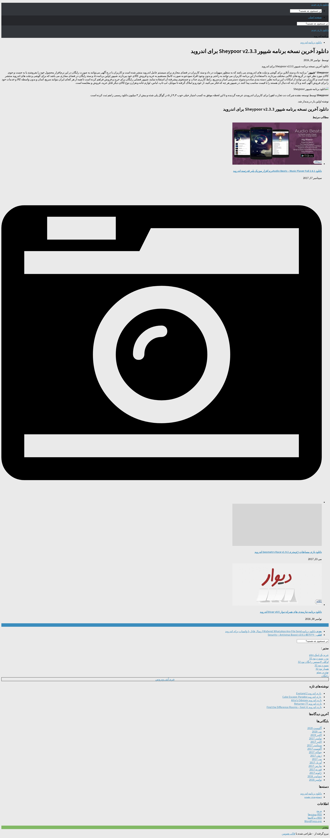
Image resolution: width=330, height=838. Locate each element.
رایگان (325, 675)
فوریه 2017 (315, 769)
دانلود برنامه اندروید (311, 42)
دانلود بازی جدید (320, 4)
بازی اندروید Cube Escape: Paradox (302, 696)
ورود (319, 811)
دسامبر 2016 (314, 776)
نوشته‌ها (315, 814)
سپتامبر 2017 (314, 745)
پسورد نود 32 (322, 665)
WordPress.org (313, 821)
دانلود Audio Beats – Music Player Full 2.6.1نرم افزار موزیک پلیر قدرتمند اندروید (277, 171)
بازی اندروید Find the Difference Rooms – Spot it (294, 707)
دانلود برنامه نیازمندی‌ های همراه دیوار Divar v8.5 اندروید (291, 611)
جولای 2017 (315, 752)
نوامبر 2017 (315, 738)
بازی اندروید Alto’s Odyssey (306, 700)
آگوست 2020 (314, 728)
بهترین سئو (323, 672)
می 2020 (317, 731)
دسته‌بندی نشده (313, 797)
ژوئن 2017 (316, 755)
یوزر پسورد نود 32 (319, 658)
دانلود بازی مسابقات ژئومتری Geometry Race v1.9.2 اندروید (288, 552)
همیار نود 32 (322, 668)
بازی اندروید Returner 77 (308, 703)
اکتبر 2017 (316, 742)
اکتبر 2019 (316, 735)
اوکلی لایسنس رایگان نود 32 (313, 662)
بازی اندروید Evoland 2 (309, 693)
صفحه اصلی (315, 17)
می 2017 (317, 759)
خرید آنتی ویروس (165, 679)
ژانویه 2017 (315, 773)
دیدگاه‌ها (315, 817)
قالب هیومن (288, 833)
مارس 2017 (315, 766)
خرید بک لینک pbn (319, 655)
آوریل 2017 (316, 762)
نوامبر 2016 (315, 779)
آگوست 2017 (314, 748)
